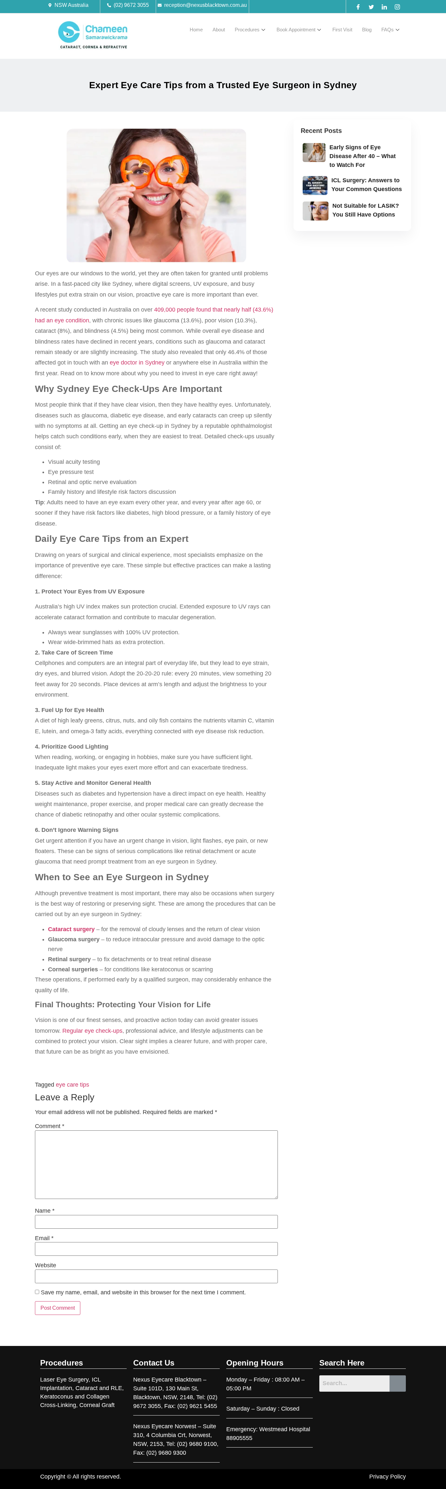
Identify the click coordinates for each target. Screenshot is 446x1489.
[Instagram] (397, 6)
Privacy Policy (387, 1476)
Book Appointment (296, 29)
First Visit (342, 29)
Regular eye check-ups (92, 1031)
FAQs (387, 29)
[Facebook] (358, 6)
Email (44, 1238)
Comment (49, 1126)
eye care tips (72, 1084)
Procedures (247, 29)
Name (45, 1211)
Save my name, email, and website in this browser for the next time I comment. (143, 1292)
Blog (367, 29)
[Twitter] (371, 6)
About (219, 29)
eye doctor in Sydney (137, 362)
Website (45, 1265)
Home (196, 29)
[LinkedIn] (384, 6)
